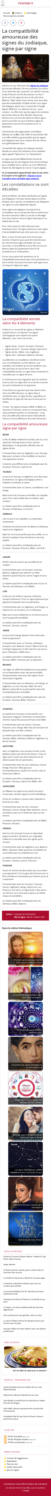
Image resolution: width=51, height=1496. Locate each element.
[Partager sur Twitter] (13, 23)
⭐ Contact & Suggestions (16, 1458)
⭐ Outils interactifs (13, 1467)
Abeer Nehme (9, 1264)
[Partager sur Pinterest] (21, 23)
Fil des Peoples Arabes (18, 1439)
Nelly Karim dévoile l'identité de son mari (20, 1395)
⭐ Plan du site (11, 1464)
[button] (3, 3)
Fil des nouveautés (16, 1442)
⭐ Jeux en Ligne (11, 1470)
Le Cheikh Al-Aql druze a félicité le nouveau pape (24, 1278)
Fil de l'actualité (14, 1436)
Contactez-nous (12, 1483)
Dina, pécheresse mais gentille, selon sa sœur (22, 1315)
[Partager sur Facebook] (5, 23)
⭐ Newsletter (10, 1461)
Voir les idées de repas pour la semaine (29, 1370)
